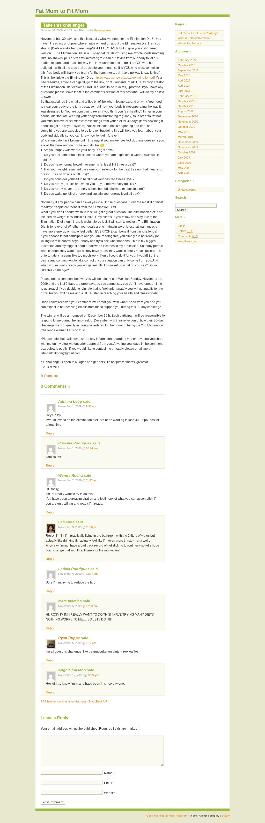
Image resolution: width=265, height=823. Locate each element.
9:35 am (91, 406)
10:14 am (92, 448)
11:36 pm (91, 527)
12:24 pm (93, 675)
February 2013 (187, 96)
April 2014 (184, 85)
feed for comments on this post (63, 701)
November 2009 (188, 147)
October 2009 (186, 152)
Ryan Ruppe (69, 638)
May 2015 (184, 75)
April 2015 (184, 80)
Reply (50, 433)
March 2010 (185, 136)
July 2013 (184, 90)
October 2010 (186, 126)
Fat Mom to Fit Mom (61, 11)
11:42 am (91, 480)
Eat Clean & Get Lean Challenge (198, 33)
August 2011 (185, 111)
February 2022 (187, 60)
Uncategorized (103, 30)
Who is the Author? (189, 43)
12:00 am (92, 606)
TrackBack (98, 701)
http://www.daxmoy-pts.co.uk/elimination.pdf (124, 77)
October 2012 (186, 101)
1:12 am (91, 643)
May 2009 (184, 167)
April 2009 (184, 172)
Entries (185, 231)
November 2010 (188, 121)
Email (109, 783)
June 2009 (184, 162)
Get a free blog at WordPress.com (166, 815)
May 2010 (184, 131)
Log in (181, 225)
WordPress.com (188, 241)
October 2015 (186, 65)
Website (109, 793)
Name (109, 773)
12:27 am (92, 573)
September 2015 (188, 70)
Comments (188, 236)
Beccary (225, 815)
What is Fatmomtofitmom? (194, 38)
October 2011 (186, 106)
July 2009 (184, 157)
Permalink (51, 376)
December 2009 (188, 142)
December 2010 (188, 116)
